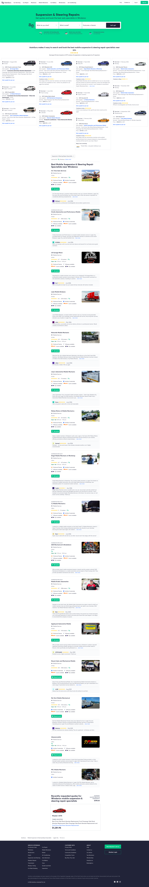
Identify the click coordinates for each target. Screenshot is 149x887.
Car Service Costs (32, 847)
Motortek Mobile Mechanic (53, 118)
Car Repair (44, 847)
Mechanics (30, 850)
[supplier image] (91, 175)
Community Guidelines (70, 852)
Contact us (89, 850)
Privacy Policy (68, 847)
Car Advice (89, 852)
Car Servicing (17, 2)
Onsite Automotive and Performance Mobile (58, 69)
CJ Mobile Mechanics (15, 94)
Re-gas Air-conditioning (50, 119)
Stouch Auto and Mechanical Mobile (63, 661)
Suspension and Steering (34, 858)
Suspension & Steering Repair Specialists (62, 156)
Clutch (29, 855)
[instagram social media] (120, 881)
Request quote (56, 677)
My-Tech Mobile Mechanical (60, 698)
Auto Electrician (46, 858)
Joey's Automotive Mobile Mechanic (19, 115)
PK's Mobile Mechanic (58, 770)
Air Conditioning (46, 855)
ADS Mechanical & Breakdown (54, 98)
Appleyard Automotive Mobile (61, 624)
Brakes (43, 852)
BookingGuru (90, 863)
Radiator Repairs (32, 860)
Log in (136, 2)
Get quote (55, 189)
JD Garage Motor (14, 69)
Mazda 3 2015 (57, 816)
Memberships (90, 858)
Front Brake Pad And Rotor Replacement (17, 95)
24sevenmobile (56, 737)
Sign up (144, 2)
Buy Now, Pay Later (70, 858)
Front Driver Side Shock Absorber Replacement (19, 70)
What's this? (68, 159)
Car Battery (45, 860)
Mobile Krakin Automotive (127, 69)
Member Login (113, 852)
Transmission (31, 863)
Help (88, 847)
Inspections (45, 868)
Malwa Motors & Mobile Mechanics (62, 411)
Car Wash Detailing (32, 868)
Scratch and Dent (46, 865)
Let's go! (113, 25)
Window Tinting (32, 865)
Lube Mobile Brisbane (126, 118)
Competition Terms (69, 855)
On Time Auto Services (58, 171)
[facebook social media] (115, 881)
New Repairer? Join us (113, 846)
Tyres (43, 863)
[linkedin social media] (117, 881)
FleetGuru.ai (90, 860)
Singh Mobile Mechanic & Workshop (93, 69)
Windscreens (31, 852)
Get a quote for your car (8, 80)
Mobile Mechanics (46, 850)
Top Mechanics (90, 855)
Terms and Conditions (70, 850)
